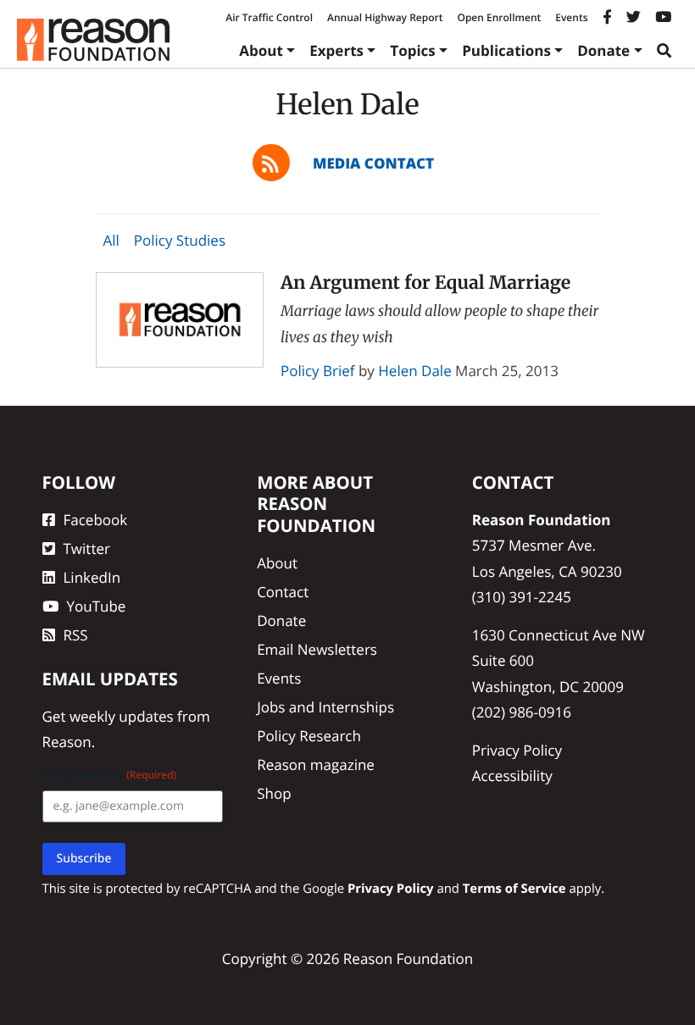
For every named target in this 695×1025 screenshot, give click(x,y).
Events (571, 17)
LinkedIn (92, 577)
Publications (506, 50)
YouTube (96, 606)
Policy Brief (318, 370)
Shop (274, 793)
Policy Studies (179, 241)
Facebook (96, 519)
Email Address (109, 775)
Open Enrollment (499, 17)
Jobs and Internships (325, 707)
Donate (603, 50)
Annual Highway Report (384, 17)
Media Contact (373, 163)
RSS (76, 635)
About (261, 50)
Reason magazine (316, 764)
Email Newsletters (317, 649)
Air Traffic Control (269, 17)
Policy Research (309, 735)
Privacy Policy (517, 750)
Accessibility (512, 775)
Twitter (87, 548)
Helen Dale (414, 370)
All (111, 241)
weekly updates (122, 716)
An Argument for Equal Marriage (425, 282)
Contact (283, 591)
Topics (413, 50)
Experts (336, 50)
